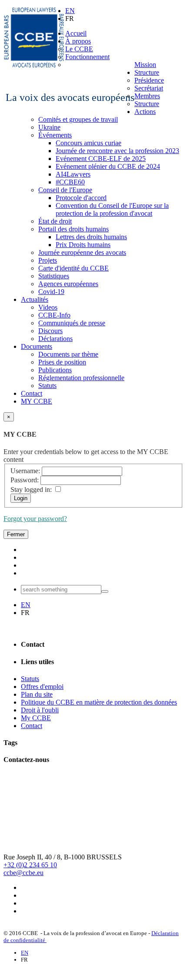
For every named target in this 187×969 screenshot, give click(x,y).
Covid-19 (51, 291)
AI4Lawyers (73, 174)
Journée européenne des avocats (82, 252)
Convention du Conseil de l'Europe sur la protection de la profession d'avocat (112, 209)
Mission (145, 64)
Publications (55, 370)
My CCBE (36, 718)
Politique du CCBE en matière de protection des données (99, 702)
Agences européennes (68, 283)
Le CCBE (79, 49)
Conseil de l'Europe (65, 190)
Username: (25, 470)
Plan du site (37, 694)
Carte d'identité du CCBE (73, 268)
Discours (50, 330)
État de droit (55, 221)
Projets (47, 260)
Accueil (76, 33)
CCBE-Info (54, 315)
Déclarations (55, 338)
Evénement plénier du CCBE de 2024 (108, 166)
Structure (146, 72)
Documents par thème (68, 354)
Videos (47, 307)
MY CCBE (36, 401)
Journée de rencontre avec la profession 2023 (117, 150)
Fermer (16, 534)
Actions (145, 111)
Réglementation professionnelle (81, 377)
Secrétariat (148, 88)
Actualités (34, 299)
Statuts (47, 385)
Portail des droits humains (73, 229)
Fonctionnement (87, 56)
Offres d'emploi (42, 686)
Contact (31, 393)
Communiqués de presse (71, 323)
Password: (24, 480)
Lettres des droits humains (91, 237)
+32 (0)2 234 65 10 (30, 865)
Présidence (149, 80)
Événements (55, 135)
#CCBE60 (70, 182)
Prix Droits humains (83, 244)
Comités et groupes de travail (78, 119)
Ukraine (49, 127)
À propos (78, 41)
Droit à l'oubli (40, 710)
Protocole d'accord (81, 197)
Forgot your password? (35, 518)
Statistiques (53, 276)
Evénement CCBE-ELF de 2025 (101, 158)
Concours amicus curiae (88, 143)
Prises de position (62, 362)
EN (70, 10)
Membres (147, 96)
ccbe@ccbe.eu (23, 872)
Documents (36, 346)
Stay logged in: (31, 489)
